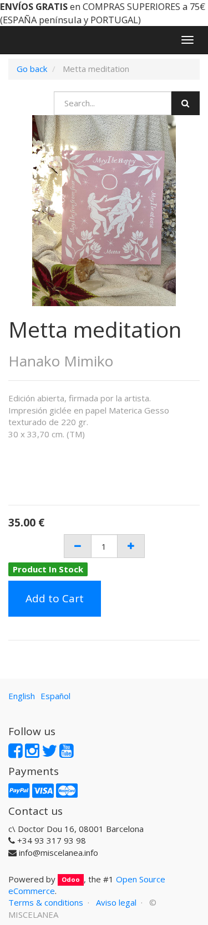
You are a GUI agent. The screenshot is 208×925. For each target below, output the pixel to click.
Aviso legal (116, 902)
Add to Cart (55, 598)
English (21, 695)
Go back (32, 68)
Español (55, 695)
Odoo (71, 880)
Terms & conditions (45, 902)
